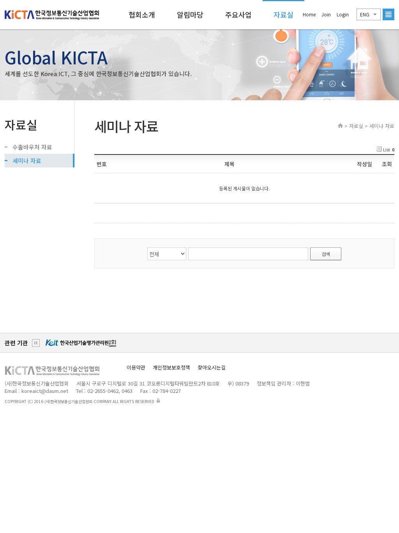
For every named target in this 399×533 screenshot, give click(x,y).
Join (326, 14)
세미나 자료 (26, 160)
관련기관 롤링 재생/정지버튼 (36, 343)
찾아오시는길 (212, 367)
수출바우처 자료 (32, 147)
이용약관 (136, 367)
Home (309, 14)
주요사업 (238, 14)
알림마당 (190, 14)
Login (343, 14)
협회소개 (142, 14)
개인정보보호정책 (171, 367)
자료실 (283, 14)
